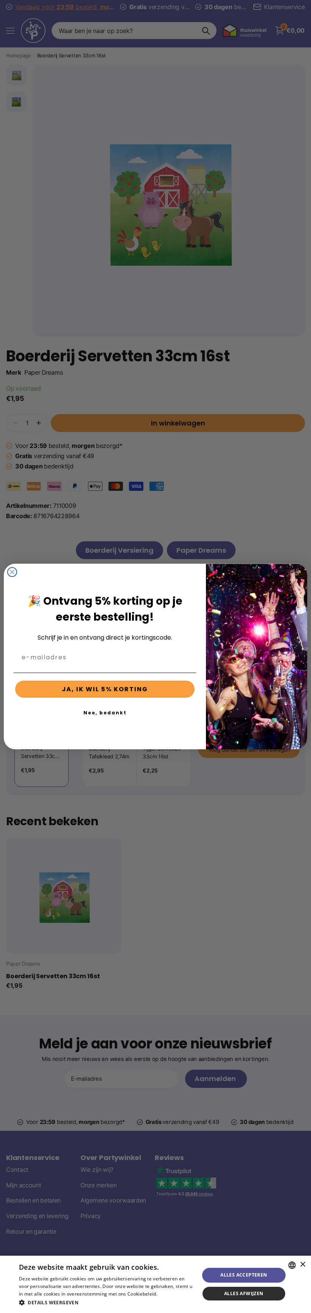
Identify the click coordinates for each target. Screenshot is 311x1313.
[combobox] (292, 1265)
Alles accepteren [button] (243, 1275)
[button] (106, 1302)
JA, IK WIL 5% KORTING (105, 689)
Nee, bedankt (105, 712)
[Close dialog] (12, 572)
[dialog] (155, 1284)
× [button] (302, 1264)
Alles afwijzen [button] (244, 1293)
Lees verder (172, 1294)
